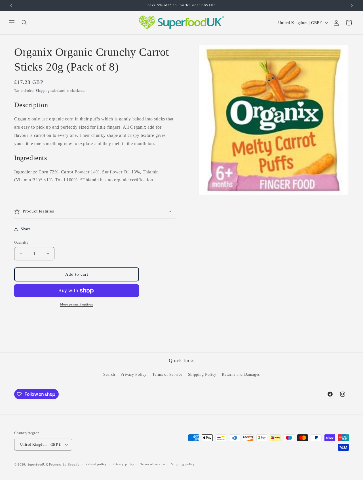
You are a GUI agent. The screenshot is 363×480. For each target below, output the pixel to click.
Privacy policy (123, 464)
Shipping (43, 91)
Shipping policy (183, 464)
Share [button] (26, 229)
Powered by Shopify (64, 464)
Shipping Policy (202, 374)
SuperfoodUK (38, 464)
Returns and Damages (240, 374)
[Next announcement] (352, 5)
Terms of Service (167, 374)
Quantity (21, 242)
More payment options (76, 304)
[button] (12, 22)
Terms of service (152, 464)
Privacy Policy (133, 374)
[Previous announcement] (11, 5)
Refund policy (96, 464)
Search (109, 374)
